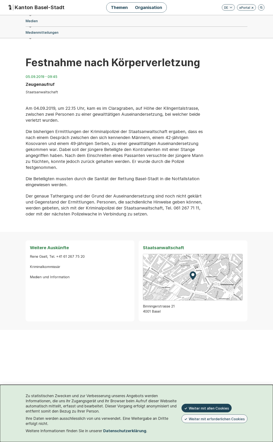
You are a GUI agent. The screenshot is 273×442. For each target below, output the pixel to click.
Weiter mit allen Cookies (209, 408)
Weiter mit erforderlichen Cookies (217, 419)
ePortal (246, 8)
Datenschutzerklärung (124, 431)
